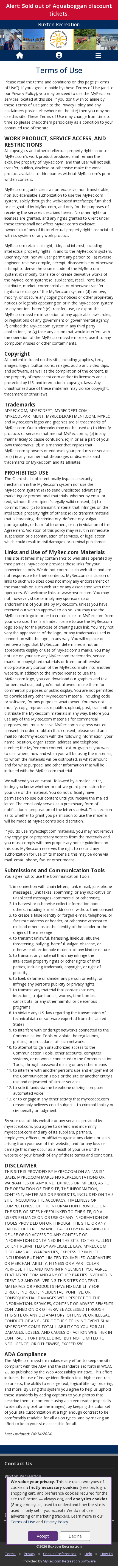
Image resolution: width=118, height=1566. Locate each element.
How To (106, 1553)
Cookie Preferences (59, 1553)
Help (88, 1553)
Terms (10, 1553)
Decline (75, 1536)
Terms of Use (23, 1521)
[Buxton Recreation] (59, 39)
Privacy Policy (56, 1521)
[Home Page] (19, 55)
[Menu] (98, 55)
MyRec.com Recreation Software (69, 1561)
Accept (43, 1536)
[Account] (59, 55)
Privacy (29, 1553)
